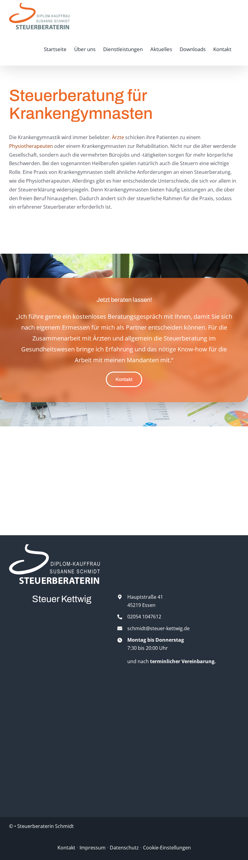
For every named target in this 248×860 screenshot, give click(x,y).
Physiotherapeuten (31, 146)
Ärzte (118, 137)
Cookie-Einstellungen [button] (167, 847)
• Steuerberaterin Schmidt (44, 826)
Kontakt (66, 847)
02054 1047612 (144, 616)
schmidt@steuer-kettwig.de (158, 628)
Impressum (93, 847)
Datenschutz (124, 847)
